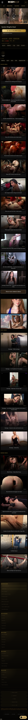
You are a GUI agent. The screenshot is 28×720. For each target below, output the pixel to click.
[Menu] (2, 2)
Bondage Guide (4, 596)
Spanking (3, 644)
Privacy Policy (4, 682)
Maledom (17, 5)
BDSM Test (4, 588)
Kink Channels (4, 665)
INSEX (3, 658)
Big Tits (3, 45)
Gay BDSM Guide (5, 609)
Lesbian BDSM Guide (5, 606)
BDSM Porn (9, 5)
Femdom (23, 5)
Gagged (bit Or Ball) (22, 60)
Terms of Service (5, 684)
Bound (12, 60)
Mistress (3, 636)
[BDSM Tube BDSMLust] (14, 3)
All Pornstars (4, 672)
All (4, 5)
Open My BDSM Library (7, 33)
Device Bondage (5, 663)
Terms (20, 712)
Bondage (3, 615)
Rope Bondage (4, 634)
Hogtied (3, 647)
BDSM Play (3, 60)
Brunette (23, 45)
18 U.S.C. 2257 (14, 705)
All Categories (4, 677)
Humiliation (4, 625)
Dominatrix (4, 639)
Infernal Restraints (5, 655)
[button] (14, 16)
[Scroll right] (27, 6)
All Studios (4, 653)
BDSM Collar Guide (5, 601)
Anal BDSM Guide (5, 604)
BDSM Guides (14, 692)
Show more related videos (13, 291)
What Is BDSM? (4, 591)
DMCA (3, 679)
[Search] (25, 2)
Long (14, 45)
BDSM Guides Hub (5, 585)
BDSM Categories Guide (6, 594)
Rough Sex (3, 628)
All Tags (3, 674)
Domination (4, 623)
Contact (15, 695)
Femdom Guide (4, 599)
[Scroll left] (1, 6)
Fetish (18, 45)
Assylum (3, 660)
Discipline (3, 641)
